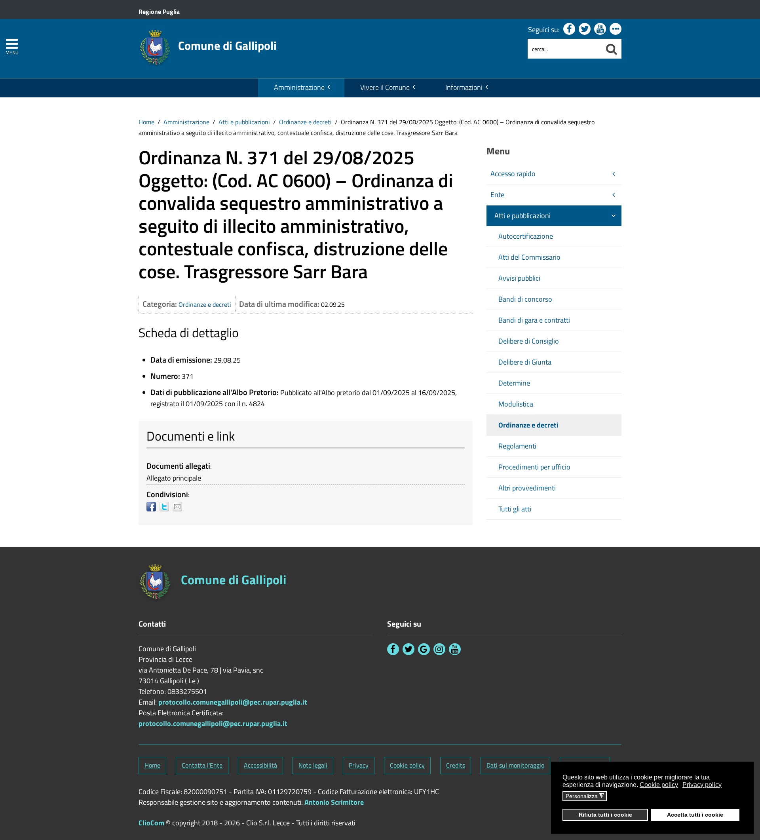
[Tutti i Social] (615, 29)
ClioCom (151, 822)
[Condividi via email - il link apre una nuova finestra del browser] (179, 506)
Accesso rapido (513, 173)
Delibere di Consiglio (528, 341)
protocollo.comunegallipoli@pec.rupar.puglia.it (232, 702)
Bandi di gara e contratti (534, 320)
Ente (497, 194)
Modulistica (515, 404)
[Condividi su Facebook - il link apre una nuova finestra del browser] (153, 506)
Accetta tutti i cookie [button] (695, 814)
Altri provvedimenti (527, 488)
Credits (455, 765)
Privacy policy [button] (702, 784)
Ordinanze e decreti (305, 122)
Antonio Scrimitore (334, 802)
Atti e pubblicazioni (244, 122)
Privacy (359, 765)
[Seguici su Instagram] (439, 649)
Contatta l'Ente (202, 765)
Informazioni (464, 87)
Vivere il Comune (385, 87)
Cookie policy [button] (659, 784)
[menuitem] (301, 87)
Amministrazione (299, 87)
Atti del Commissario (529, 257)
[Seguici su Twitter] (585, 29)
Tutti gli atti (514, 509)
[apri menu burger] (12, 44)
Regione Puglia (159, 11)
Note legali (312, 765)
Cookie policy (407, 765)
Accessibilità (260, 765)
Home (146, 122)
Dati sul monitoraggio (515, 765)
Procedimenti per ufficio (534, 467)
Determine (514, 383)
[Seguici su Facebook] (569, 29)
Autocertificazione (525, 236)
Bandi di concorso (525, 299)
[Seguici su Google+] (424, 649)
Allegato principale (173, 478)
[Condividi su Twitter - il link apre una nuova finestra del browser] (166, 506)
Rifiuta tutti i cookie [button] (605, 814)
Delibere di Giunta (524, 362)
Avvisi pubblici (519, 278)
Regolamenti (517, 446)
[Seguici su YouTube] (600, 29)
